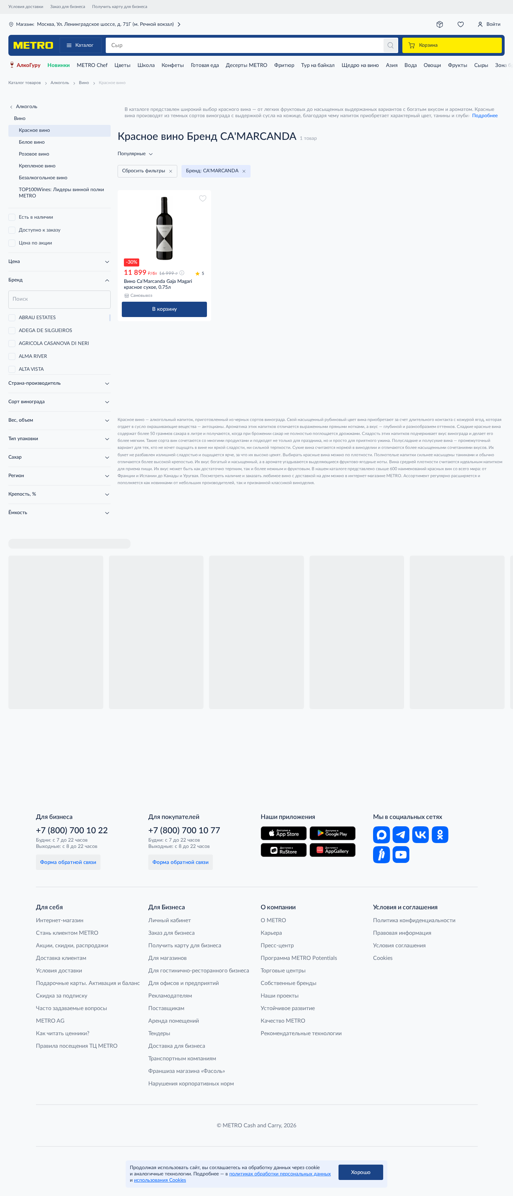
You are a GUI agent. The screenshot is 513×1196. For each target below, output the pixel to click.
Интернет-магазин (59, 920)
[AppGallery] (333, 850)
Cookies (383, 958)
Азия (391, 65)
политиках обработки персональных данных (280, 1174)
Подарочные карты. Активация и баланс (88, 983)
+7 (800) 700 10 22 (72, 831)
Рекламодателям (170, 996)
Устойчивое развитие (288, 1008)
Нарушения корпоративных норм (191, 1083)
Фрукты (457, 65)
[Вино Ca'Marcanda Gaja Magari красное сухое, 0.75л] (164, 228)
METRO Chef (92, 65)
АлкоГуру (28, 65)
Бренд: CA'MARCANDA (212, 170)
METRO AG (50, 1021)
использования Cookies (160, 1180)
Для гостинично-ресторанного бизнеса (198, 970)
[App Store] (284, 833)
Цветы (122, 65)
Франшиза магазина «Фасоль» (186, 1071)
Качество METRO (283, 1021)
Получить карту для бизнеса (119, 7)
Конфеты (173, 65)
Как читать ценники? (62, 1033)
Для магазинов (167, 958)
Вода (410, 65)
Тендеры (159, 1033)
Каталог (84, 45)
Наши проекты (280, 996)
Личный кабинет (169, 920)
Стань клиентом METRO (67, 933)
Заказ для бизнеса (67, 7)
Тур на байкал (318, 65)
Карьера (271, 933)
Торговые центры (283, 970)
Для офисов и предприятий (183, 983)
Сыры (481, 65)
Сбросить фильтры (143, 170)
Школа (146, 65)
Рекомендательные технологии (301, 1033)
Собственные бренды (289, 983)
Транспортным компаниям (182, 1058)
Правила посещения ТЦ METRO (77, 1046)
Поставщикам (166, 1008)
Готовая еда (205, 65)
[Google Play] (333, 833)
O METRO (273, 920)
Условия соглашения (399, 945)
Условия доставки (25, 7)
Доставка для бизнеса (176, 1046)
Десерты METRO (246, 65)
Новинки (58, 65)
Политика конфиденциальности (414, 920)
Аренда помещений (173, 1021)
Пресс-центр (277, 945)
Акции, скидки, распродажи (72, 945)
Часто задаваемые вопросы (71, 1008)
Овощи (432, 65)
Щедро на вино (360, 65)
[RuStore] (284, 850)
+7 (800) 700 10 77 (184, 831)
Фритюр (284, 65)
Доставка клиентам (61, 958)
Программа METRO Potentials (299, 958)
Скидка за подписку (61, 996)
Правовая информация (402, 933)
